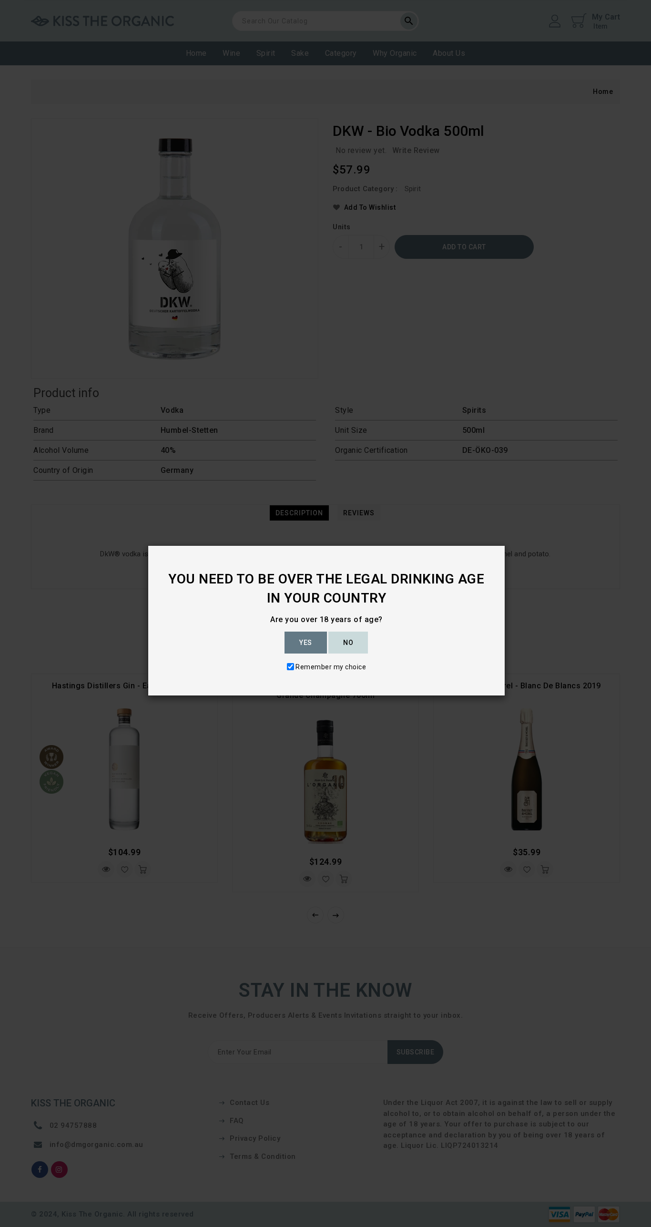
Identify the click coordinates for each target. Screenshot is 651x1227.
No (348, 642)
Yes (305, 642)
